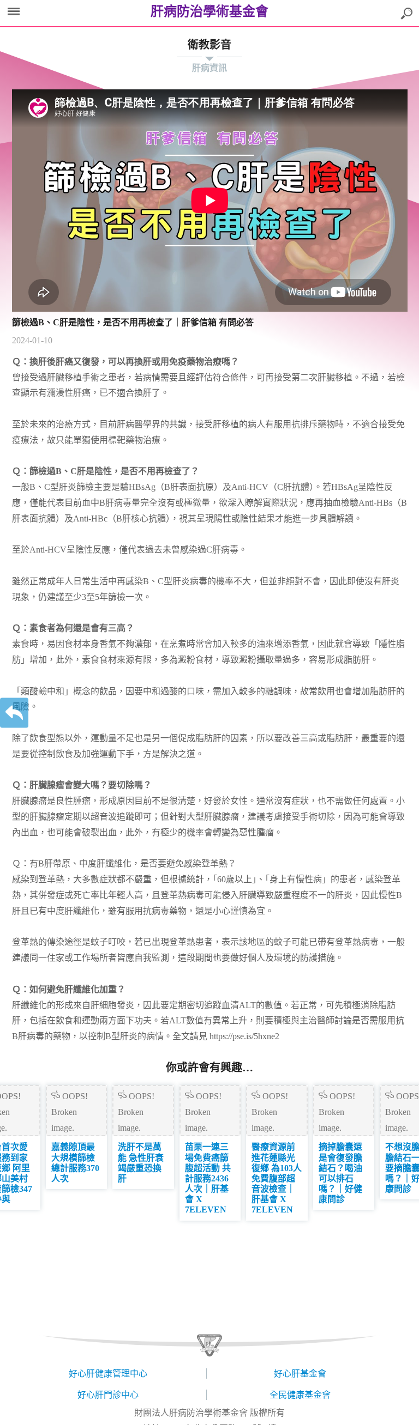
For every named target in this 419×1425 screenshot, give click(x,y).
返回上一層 (14, 712)
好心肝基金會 (300, 1373)
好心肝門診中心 (108, 1394)
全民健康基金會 (300, 1394)
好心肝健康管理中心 (108, 1373)
